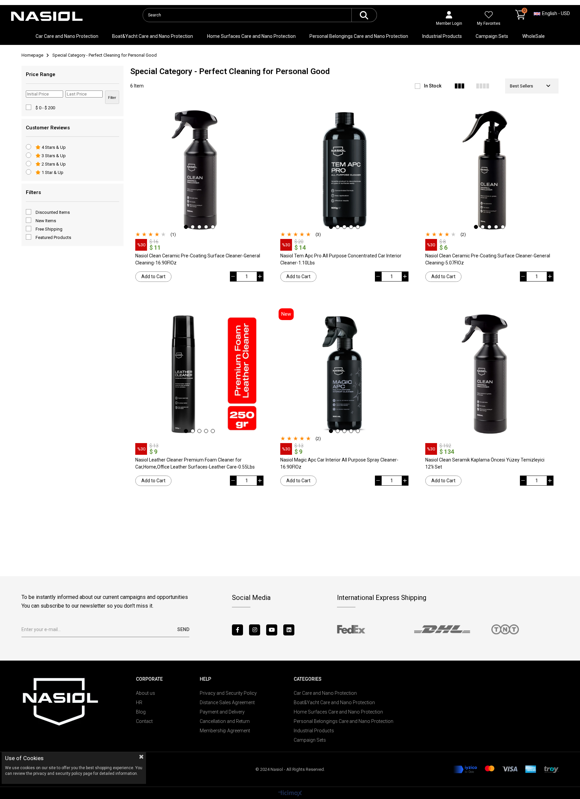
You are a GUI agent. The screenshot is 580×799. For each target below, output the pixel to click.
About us (145, 693)
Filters (33, 192)
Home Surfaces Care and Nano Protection (251, 36)
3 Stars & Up (53, 155)
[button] (186, 227)
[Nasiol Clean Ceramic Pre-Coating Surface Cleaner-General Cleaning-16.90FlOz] (199, 170)
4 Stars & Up (53, 147)
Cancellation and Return (225, 721)
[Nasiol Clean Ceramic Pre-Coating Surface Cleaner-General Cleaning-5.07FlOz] (489, 170)
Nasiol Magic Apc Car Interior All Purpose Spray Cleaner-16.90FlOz (339, 463)
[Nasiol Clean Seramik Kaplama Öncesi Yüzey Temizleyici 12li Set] (489, 374)
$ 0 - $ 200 (45, 107)
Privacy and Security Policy (228, 693)
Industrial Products (442, 36)
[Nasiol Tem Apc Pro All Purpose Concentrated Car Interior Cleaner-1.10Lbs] (344, 170)
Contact (144, 721)
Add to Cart (153, 276)
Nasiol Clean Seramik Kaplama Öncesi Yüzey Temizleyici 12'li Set (484, 463)
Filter (112, 98)
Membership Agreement (225, 730)
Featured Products (53, 237)
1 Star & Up (52, 172)
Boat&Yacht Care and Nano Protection (152, 36)
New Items (46, 220)
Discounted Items (53, 212)
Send (183, 629)
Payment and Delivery (222, 712)
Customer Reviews (48, 128)
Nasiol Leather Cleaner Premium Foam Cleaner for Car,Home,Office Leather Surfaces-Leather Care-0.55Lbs (195, 463)
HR (139, 702)
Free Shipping (49, 229)
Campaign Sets (492, 36)
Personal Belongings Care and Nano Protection (358, 36)
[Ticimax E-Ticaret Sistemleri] (290, 793)
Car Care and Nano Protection (67, 36)
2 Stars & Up (53, 164)
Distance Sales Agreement (227, 702)
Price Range (40, 74)
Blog (141, 712)
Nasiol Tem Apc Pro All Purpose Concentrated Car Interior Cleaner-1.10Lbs (340, 259)
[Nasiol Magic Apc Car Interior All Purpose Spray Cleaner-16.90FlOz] (344, 374)
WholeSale (533, 36)
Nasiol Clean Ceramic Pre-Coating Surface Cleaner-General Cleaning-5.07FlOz (487, 259)
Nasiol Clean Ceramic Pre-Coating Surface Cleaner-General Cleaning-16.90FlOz (197, 259)
